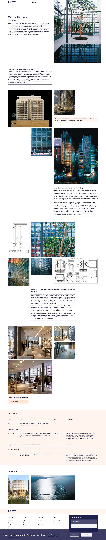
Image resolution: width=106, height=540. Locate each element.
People (9, 524)
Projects (57, 2)
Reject (74, 534)
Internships (41, 524)
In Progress (26, 524)
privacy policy (42, 535)
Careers (40, 522)
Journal (10, 522)
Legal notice (57, 522)
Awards (10, 528)
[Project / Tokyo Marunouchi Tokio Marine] (18, 489)
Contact (40, 520)
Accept (86, 534)
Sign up (83, 526)
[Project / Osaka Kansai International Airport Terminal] (53, 487)
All (24, 520)
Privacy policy (57, 520)
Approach (10, 520)
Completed (25, 522)
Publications (11, 526)
